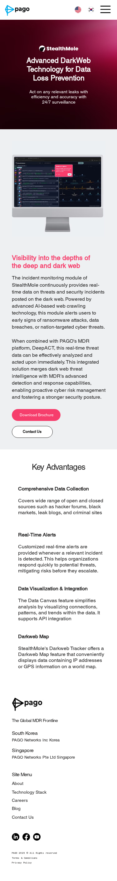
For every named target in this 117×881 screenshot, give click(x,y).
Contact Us (23, 817)
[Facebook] (26, 837)
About (17, 783)
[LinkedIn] (15, 837)
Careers (20, 800)
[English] (77, 10)
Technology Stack (29, 792)
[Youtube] (37, 837)
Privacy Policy (22, 862)
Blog (16, 808)
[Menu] (105, 9)
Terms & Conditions (24, 858)
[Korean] (90, 10)
